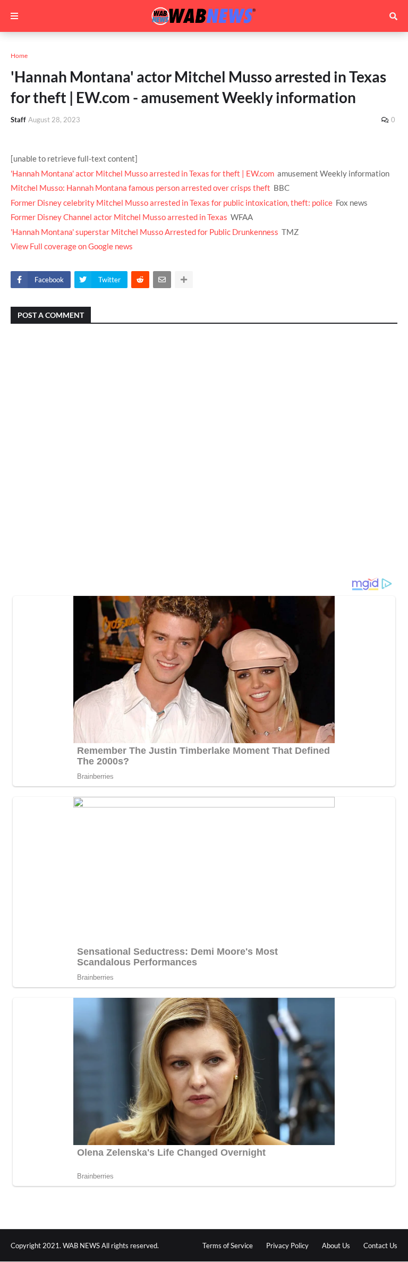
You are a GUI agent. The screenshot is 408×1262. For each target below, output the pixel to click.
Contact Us (380, 1245)
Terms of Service (227, 1245)
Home (19, 56)
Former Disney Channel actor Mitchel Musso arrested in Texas (119, 217)
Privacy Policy (287, 1245)
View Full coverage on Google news (72, 246)
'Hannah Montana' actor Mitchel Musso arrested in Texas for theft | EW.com (142, 173)
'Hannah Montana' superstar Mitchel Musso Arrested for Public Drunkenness (144, 232)
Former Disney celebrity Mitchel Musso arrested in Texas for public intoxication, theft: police (172, 202)
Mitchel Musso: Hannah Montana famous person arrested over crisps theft (140, 187)
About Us (336, 1245)
